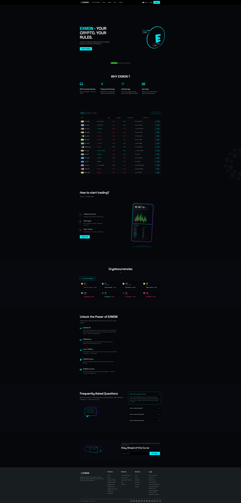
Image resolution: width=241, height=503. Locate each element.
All (83, 113)
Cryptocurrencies (111, 480)
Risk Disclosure (152, 482)
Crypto (88, 113)
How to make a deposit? (136, 408)
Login (150, 2)
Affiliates (123, 484)
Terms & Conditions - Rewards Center (154, 491)
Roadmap (137, 482)
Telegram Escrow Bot (112, 489)
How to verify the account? (137, 414)
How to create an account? (137, 420)
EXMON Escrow (111, 486)
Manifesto (137, 480)
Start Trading (85, 48)
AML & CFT (151, 477)
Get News (155, 453)
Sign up (156, 2)
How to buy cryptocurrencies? (138, 394)
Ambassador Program (126, 480)
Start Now (84, 236)
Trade (103, 2)
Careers (137, 486)
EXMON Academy (111, 482)
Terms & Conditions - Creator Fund (154, 487)
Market (109, 2)
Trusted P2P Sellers (125, 475)
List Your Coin (124, 477)
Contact (121, 2)
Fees (122, 482)
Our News (137, 484)
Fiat (94, 113)
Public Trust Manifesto (154, 484)
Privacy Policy (152, 480)
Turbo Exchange (96, 2)
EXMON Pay (110, 493)
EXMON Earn (110, 491)
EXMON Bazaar (111, 484)
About (136, 477)
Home (136, 475)
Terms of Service (153, 475)
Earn (115, 2)
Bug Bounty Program (154, 494)
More (129, 63)
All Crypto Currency (88, 278)
